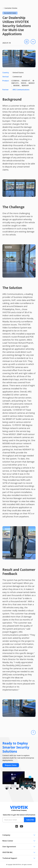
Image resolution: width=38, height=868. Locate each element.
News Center (7, 841)
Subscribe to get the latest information (19, 815)
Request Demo (11, 765)
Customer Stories (10, 8)
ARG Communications (21, 89)
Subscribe (30, 820)
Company (6, 835)
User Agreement (9, 846)
